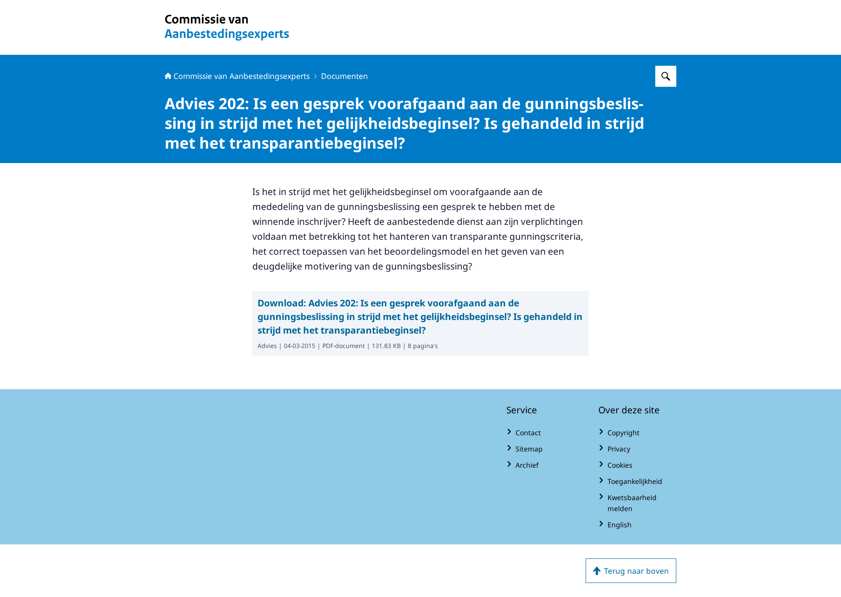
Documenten (344, 76)
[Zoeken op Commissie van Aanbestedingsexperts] (665, 76)
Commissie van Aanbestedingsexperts (241, 76)
